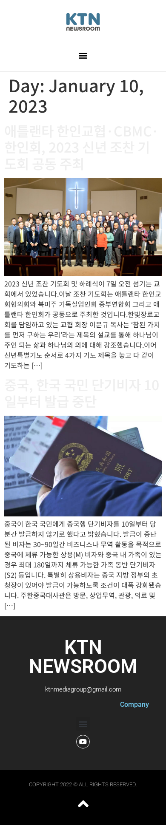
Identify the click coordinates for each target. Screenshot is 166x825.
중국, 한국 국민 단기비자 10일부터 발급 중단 (81, 392)
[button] (83, 55)
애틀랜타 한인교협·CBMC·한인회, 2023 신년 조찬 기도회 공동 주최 (81, 147)
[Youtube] (83, 741)
